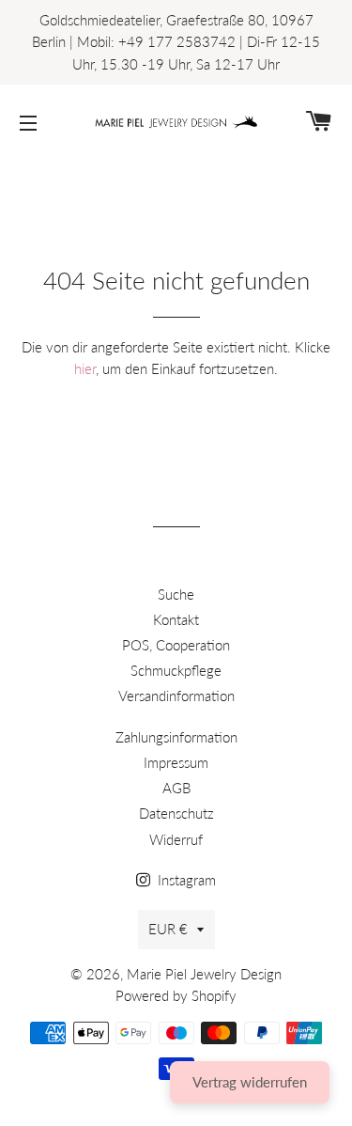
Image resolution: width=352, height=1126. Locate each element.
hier (85, 368)
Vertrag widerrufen (249, 1081)
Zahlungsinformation (176, 736)
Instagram (185, 879)
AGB (176, 787)
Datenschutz (176, 813)
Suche (176, 594)
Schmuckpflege (176, 670)
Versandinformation (176, 695)
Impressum (176, 762)
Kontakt (176, 619)
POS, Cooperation (176, 644)
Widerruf (176, 839)
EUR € (168, 928)
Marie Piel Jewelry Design (204, 973)
